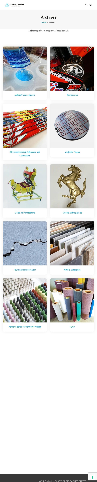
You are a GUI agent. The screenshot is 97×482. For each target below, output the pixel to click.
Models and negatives (72, 213)
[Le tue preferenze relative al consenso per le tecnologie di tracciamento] (92, 477)
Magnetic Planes (72, 152)
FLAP (72, 327)
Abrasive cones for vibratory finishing (25, 327)
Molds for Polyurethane (25, 213)
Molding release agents (25, 95)
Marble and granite (72, 270)
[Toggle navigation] (90, 5)
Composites (72, 95)
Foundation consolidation (25, 270)
